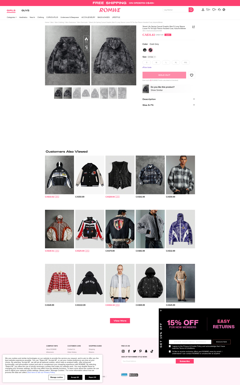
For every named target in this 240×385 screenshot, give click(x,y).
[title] (120, 151)
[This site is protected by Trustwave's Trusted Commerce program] (124, 374)
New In (32, 17)
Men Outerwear (70, 22)
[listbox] (203, 9)
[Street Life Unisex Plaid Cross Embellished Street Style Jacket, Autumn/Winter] (150, 175)
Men (52, 22)
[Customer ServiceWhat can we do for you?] (219, 9)
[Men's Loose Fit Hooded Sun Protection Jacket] (59, 229)
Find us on (125, 346)
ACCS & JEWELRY (88, 17)
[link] (120, 3)
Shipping (92, 349)
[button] (191, 75)
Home (47, 22)
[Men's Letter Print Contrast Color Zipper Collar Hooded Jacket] (59, 175)
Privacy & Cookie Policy (192, 346)
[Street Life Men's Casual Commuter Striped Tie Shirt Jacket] (180, 283)
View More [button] (120, 320)
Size (147, 57)
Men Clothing (59, 22)
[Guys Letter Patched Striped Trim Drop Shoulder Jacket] (89, 175)
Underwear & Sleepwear (69, 17)
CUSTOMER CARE (74, 346)
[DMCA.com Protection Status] (133, 374)
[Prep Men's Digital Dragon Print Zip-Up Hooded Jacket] (180, 229)
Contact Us (71, 349)
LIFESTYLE (116, 17)
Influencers (50, 352)
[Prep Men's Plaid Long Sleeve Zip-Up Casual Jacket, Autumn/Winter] (59, 283)
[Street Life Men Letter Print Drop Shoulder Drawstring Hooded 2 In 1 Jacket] (120, 283)
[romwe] (110, 9)
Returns (91, 352)
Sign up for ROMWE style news (134, 357)
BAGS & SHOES (104, 17)
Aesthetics (23, 17)
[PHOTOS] (90, 55)
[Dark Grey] (150, 50)
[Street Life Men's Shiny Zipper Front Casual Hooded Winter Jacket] (150, 283)
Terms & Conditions (187, 348)
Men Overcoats (82, 22)
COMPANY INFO (52, 346)
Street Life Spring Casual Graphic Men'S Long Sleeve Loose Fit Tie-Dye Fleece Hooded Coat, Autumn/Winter (164, 27)
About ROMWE (51, 349)
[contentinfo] (49, 197)
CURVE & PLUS (52, 17)
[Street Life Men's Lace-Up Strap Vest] (120, 175)
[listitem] (59, 182)
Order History (72, 352)
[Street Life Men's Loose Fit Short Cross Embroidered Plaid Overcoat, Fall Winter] (180, 175)
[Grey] (144, 50)
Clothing (41, 17)
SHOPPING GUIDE (95, 346)
